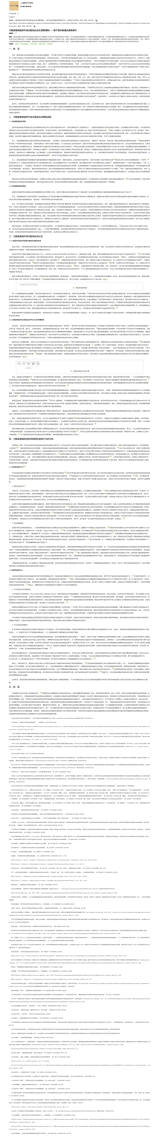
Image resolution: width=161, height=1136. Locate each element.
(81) (100, 671)
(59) (70, 475)
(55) (59, 453)
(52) (19, 434)
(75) (71, 596)
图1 (106, 279)
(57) (24, 466)
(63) (68, 506)
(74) (27, 584)
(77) (51, 648)
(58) (65, 472)
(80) (113, 669)
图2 (25, 357)
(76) (67, 602)
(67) (62, 530)
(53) (17, 447)
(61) (24, 486)
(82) (41, 693)
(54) (118, 447)
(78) (94, 658)
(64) (53, 512)
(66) (108, 527)
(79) (85, 663)
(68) (94, 530)
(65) (124, 518)
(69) (112, 533)
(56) (110, 456)
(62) (104, 490)
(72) (133, 575)
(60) (134, 475)
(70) (88, 539)
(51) (77, 431)
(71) (76, 552)
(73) (69, 578)
